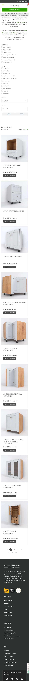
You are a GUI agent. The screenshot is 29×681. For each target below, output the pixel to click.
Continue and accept (14, 9)
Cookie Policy (5, 5)
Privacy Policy (14, 5)
